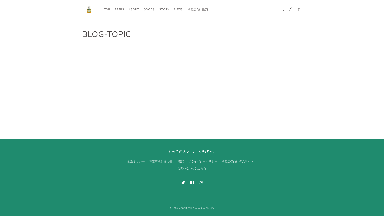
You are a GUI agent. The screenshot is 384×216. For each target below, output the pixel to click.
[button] (282, 9)
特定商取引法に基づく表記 (166, 161)
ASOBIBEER (185, 208)
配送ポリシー (136, 161)
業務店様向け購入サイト (238, 161)
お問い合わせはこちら (192, 168)
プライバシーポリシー (202, 161)
